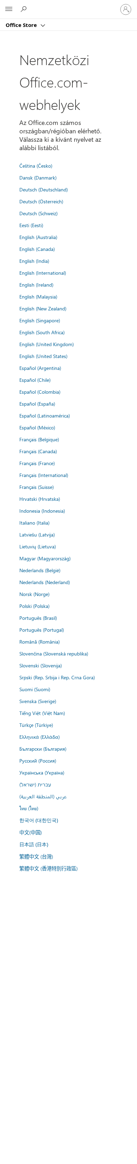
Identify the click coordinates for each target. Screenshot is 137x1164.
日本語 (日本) (33, 844)
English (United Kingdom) (46, 344)
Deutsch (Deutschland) (43, 189)
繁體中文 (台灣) (36, 856)
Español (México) (37, 427)
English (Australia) (38, 236)
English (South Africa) (42, 332)
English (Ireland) (36, 284)
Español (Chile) (35, 379)
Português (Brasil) (38, 617)
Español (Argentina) (40, 367)
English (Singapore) (39, 320)
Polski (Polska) (34, 605)
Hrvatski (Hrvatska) (39, 498)
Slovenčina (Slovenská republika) (53, 653)
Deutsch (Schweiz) (38, 213)
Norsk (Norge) (34, 593)
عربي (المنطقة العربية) (43, 796)
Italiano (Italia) (34, 522)
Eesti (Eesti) (31, 225)
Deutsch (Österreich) (41, 201)
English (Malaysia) (38, 296)
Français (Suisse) (36, 486)
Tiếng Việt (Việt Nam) (42, 712)
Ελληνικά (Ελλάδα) (39, 736)
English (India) (34, 260)
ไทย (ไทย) (28, 808)
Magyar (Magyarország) (45, 558)
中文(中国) (30, 832)
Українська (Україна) (41, 772)
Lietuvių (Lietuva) (37, 546)
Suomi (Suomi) (34, 689)
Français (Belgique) (39, 439)
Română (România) (39, 641)
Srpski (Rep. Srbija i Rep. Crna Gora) (57, 677)
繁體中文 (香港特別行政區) (48, 868)
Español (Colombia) (39, 391)
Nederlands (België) (39, 570)
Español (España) (37, 403)
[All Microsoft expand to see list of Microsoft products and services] (8, 9)
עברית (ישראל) (35, 784)
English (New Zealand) (42, 308)
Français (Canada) (38, 451)
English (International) (42, 272)
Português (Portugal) (41, 629)
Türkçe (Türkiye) (36, 724)
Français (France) (37, 463)
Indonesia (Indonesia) (42, 510)
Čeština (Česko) (35, 165)
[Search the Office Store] (25, 9)
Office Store (22, 24)
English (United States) (43, 355)
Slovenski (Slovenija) (40, 665)
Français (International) (43, 474)
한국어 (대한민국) (38, 820)
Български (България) (42, 748)
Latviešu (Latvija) (37, 534)
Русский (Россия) (37, 760)
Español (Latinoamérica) (44, 415)
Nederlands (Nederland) (44, 582)
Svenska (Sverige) (37, 700)
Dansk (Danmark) (38, 177)
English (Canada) (37, 248)
